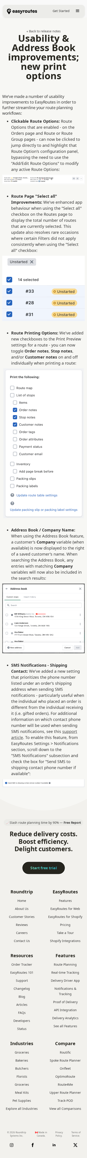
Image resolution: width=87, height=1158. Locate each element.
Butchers (22, 1068)
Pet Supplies (21, 1100)
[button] (77, 11)
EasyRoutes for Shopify (65, 917)
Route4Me (65, 1084)
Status (22, 1029)
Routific (65, 1052)
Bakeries (21, 1060)
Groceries (22, 1052)
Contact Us (22, 941)
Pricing (65, 925)
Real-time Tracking (65, 972)
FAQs (22, 1013)
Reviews (22, 925)
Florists (22, 1076)
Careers (22, 933)
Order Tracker (21, 964)
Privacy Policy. (59, 1134)
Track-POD (65, 1100)
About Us (22, 909)
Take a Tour (65, 933)
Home (21, 901)
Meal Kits (22, 1092)
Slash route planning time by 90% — (45, 822)
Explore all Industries (22, 1108)
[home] (20, 11)
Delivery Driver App (65, 980)
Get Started (61, 11)
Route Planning (65, 964)
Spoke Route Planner (65, 1060)
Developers (21, 1021)
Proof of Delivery (65, 1002)
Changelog (22, 988)
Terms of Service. (76, 1134)
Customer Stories (22, 917)
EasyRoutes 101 (21, 972)
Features (65, 901)
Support (22, 980)
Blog (22, 996)
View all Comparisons (65, 1108)
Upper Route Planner (65, 1092)
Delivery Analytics (65, 1018)
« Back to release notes (44, 31)
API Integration (65, 1010)
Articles (21, 1004)
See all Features (65, 1026)
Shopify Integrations (65, 941)
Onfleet (65, 1068)
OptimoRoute (65, 1076)
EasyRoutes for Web (65, 909)
